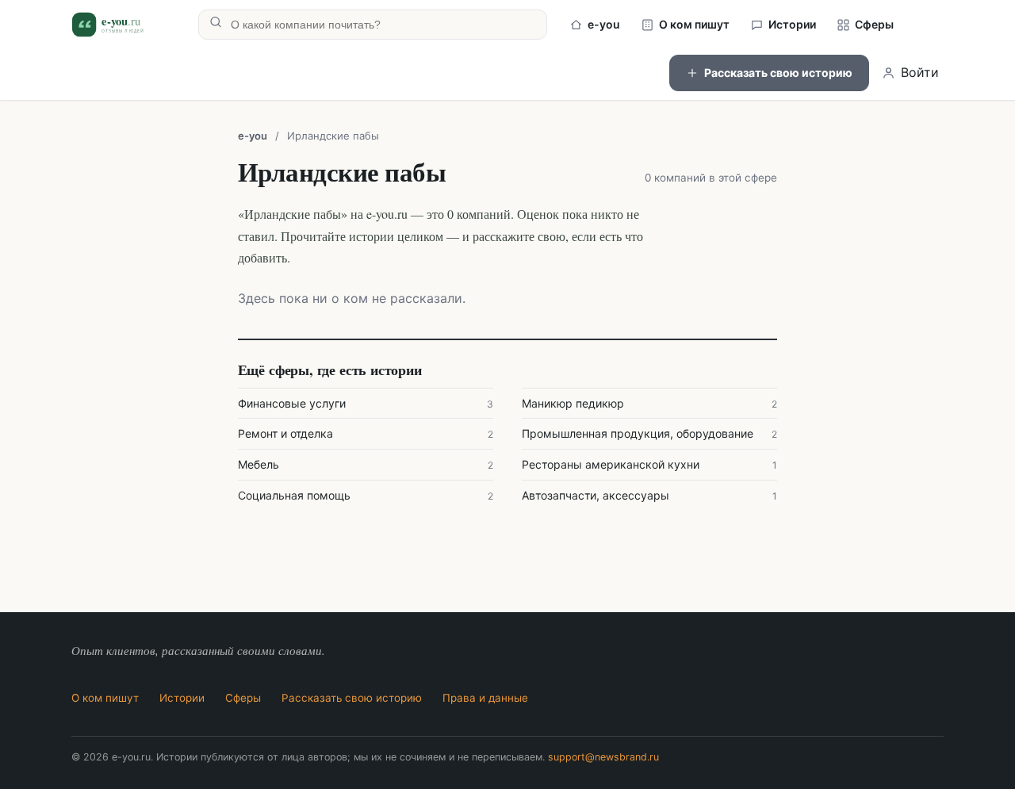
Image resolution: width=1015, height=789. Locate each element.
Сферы (874, 24)
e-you (604, 24)
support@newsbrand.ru (603, 757)
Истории (792, 24)
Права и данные (485, 697)
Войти (920, 72)
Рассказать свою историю (778, 72)
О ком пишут (694, 24)
